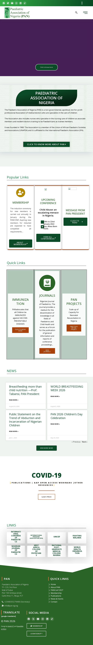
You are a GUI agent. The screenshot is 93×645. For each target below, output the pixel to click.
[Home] (69, 584)
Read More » (13, 400)
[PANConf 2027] (69, 590)
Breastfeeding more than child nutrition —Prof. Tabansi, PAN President (25, 390)
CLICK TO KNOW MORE (20, 330)
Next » (84, 442)
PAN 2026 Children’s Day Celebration (67, 416)
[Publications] (69, 596)
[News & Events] (69, 598)
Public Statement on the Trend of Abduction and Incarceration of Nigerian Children (25, 419)
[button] (82, 3)
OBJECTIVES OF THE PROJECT (74, 327)
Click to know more (46, 67)
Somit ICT (11, 626)
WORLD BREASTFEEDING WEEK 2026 (67, 388)
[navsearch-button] (76, 12)
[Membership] (69, 593)
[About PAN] (69, 587)
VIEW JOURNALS (47, 351)
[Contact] (69, 601)
